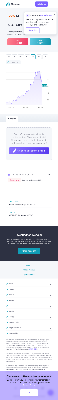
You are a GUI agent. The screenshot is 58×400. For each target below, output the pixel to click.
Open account (29, 251)
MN (45, 57)
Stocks (11, 300)
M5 (14, 57)
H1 (27, 57)
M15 (21, 57)
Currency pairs (14, 322)
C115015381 (33, 349)
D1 (33, 57)
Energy (11, 317)
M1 (9, 57)
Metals (11, 311)
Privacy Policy (29, 385)
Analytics (11, 118)
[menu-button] (51, 4)
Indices (11, 295)
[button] (50, 284)
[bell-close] (54, 14)
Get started (41, 4)
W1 (39, 57)
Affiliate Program (29, 270)
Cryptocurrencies (15, 328)
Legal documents (29, 275)
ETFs (10, 306)
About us (29, 265)
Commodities (13, 333)
